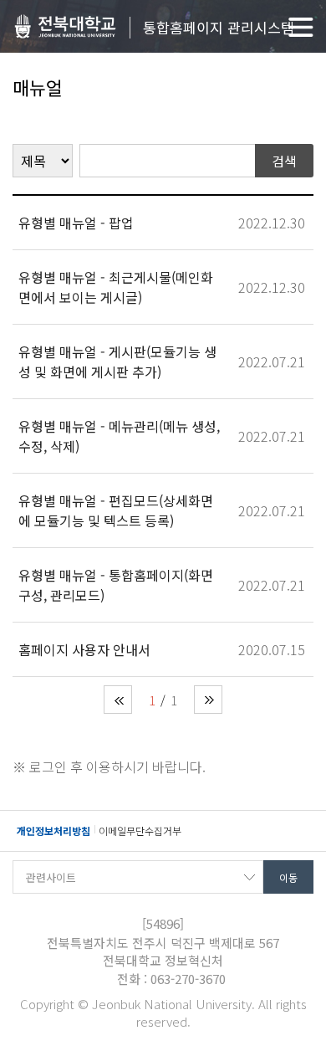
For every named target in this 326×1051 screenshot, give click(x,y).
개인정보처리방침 (53, 830)
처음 (118, 699)
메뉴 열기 (300, 27)
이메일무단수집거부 (140, 830)
